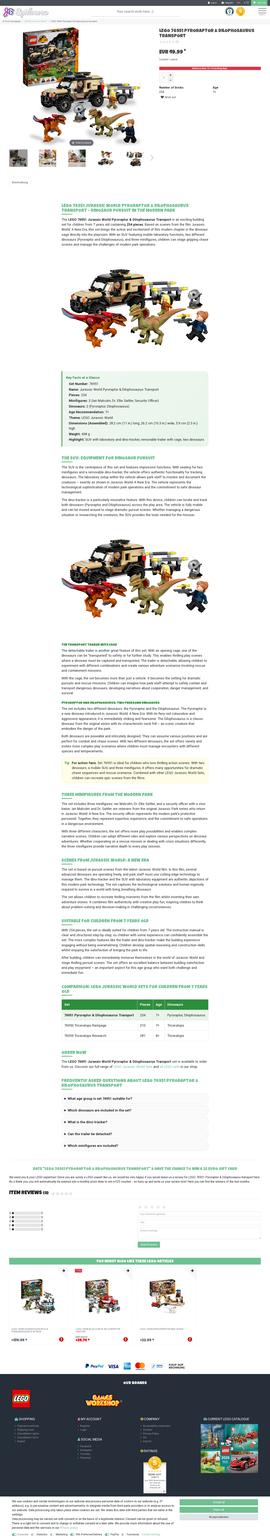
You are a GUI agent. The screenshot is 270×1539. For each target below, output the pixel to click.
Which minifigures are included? (93, 1146)
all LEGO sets (170, 1067)
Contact (147, 1429)
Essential (23, 1534)
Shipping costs (25, 1429)
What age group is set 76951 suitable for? (100, 1098)
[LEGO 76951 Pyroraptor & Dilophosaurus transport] (18, 158)
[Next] (140, 86)
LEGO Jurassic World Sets (133, 1067)
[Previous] (23, 86)
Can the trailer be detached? (90, 1134)
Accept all (219, 1502)
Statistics (42, 1534)
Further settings (151, 1534)
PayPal (115, 1534)
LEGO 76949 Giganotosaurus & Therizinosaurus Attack (29, 1330)
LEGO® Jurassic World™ (35, 21)
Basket (21, 1441)
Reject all (219, 1509)
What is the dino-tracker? (87, 1122)
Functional (133, 1534)
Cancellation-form (27, 1437)
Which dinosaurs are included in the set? (99, 1110)
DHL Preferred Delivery (89, 1534)
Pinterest (85, 1457)
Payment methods (28, 1425)
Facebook (85, 1446)
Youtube (85, 1453)
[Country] (238, 3)
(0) (177, 41)
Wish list (170, 97)
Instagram (86, 1450)
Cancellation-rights (28, 1433)
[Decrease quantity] (170, 80)
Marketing (62, 1534)
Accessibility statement (156, 1425)
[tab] (20, 182)
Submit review (149, 1244)
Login (83, 1429)
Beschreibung (20, 182)
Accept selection (218, 1517)
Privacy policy (69, 1527)
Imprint (147, 1441)
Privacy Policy (151, 1433)
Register (85, 1425)
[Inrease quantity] (170, 75)
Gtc (145, 1437)
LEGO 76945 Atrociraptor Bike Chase (161, 1329)
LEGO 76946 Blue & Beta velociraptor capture (98, 1330)
